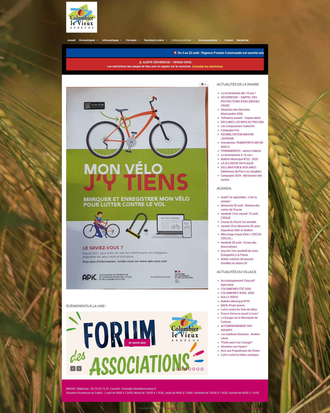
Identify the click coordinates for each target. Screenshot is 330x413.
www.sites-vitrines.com (178, 408)
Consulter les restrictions (207, 66)
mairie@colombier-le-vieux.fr (139, 389)
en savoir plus (137, 342)
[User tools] (203, 84)
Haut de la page (255, 408)
